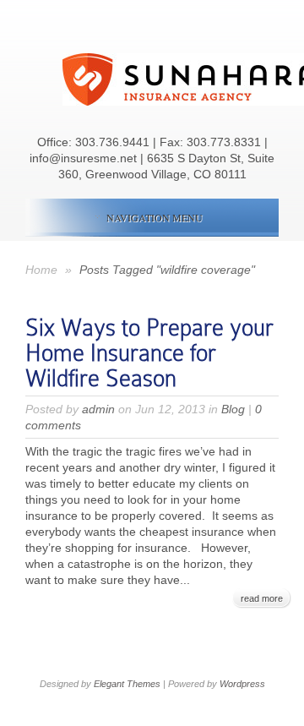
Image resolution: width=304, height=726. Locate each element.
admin (98, 409)
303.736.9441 (112, 142)
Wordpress (242, 684)
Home (41, 269)
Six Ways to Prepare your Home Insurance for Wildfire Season (149, 352)
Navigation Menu (154, 217)
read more (262, 598)
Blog (233, 409)
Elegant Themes (127, 684)
